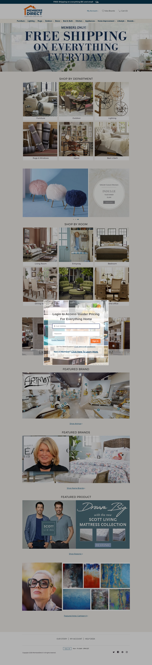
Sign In (95, 341)
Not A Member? (76, 351)
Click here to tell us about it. (84, 346)
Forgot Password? (58, 340)
